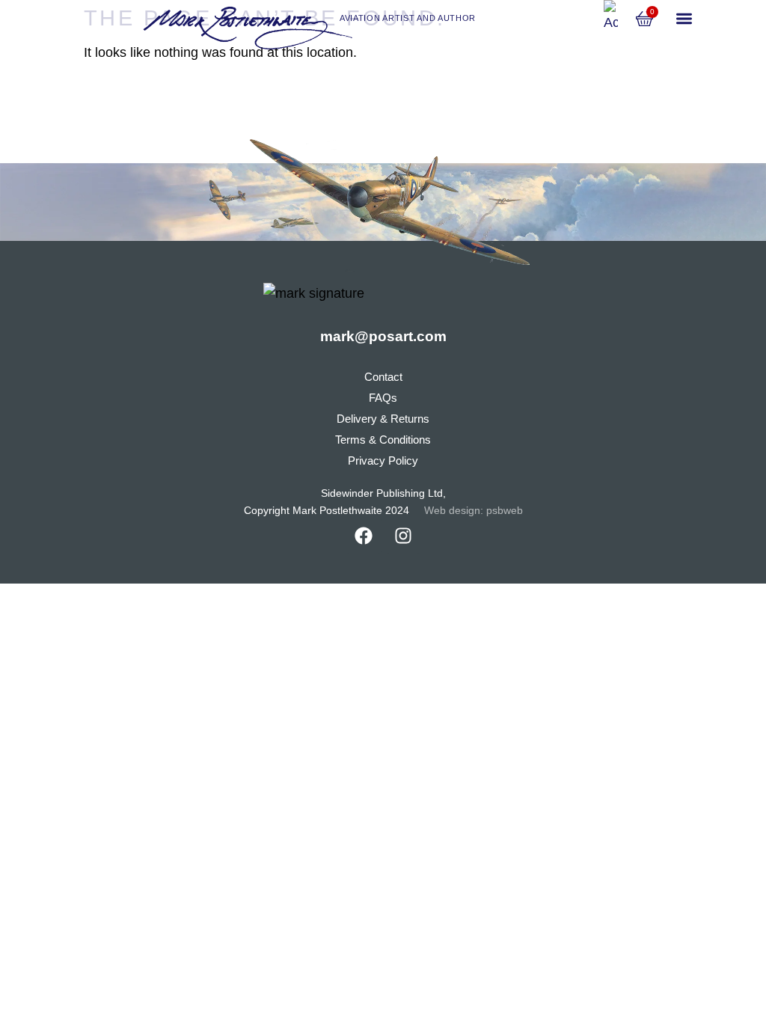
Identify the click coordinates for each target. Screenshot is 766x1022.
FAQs (383, 397)
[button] (684, 19)
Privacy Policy (383, 460)
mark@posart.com (383, 336)
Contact (383, 376)
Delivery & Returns (383, 418)
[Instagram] (403, 536)
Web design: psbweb (473, 510)
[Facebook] (364, 536)
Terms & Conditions (383, 439)
